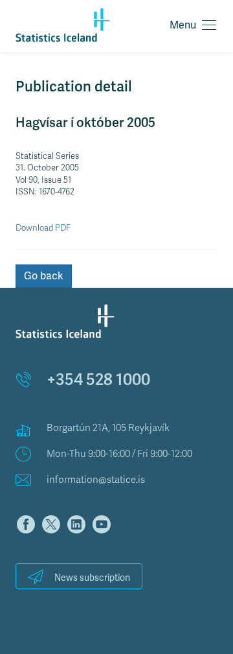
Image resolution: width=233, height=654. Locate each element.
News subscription (92, 577)
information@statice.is (96, 479)
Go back (43, 276)
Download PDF (43, 228)
